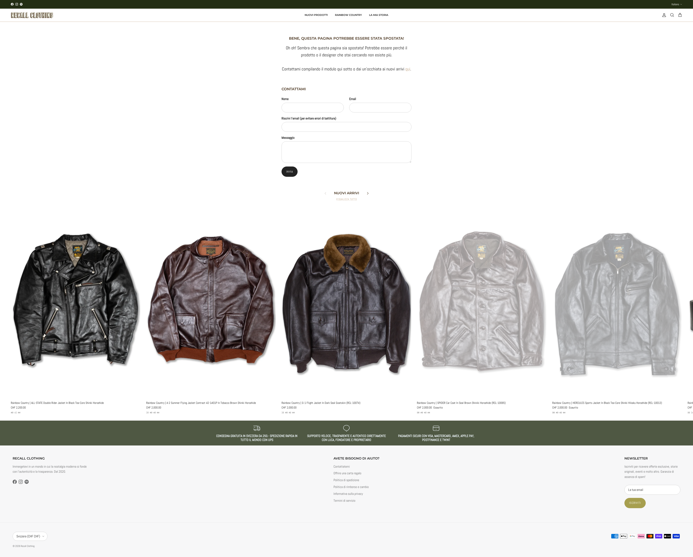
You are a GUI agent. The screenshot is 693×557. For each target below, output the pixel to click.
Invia (289, 172)
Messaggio (288, 138)
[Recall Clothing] (32, 15)
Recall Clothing (27, 546)
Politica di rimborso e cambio (351, 487)
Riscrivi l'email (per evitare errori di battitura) (309, 118)
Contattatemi (342, 466)
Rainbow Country (348, 15)
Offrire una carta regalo (347, 473)
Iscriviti (635, 503)
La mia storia (378, 15)
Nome (285, 99)
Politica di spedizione (346, 480)
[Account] (663, 15)
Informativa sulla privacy (348, 494)
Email (352, 99)
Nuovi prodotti (316, 15)
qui (407, 69)
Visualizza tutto (346, 199)
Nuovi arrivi (346, 193)
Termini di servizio (344, 500)
